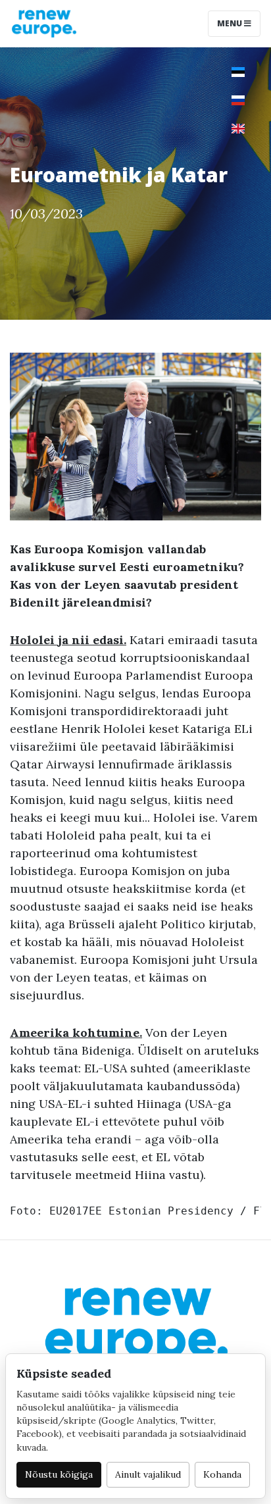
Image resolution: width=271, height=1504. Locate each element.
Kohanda (222, 1474)
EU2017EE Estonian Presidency (141, 1211)
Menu (230, 23)
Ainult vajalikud (148, 1474)
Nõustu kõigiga (59, 1474)
